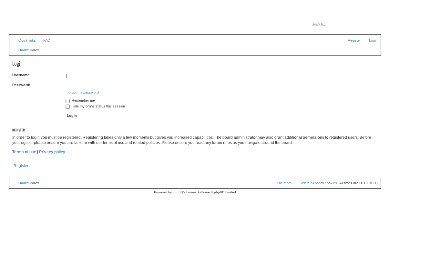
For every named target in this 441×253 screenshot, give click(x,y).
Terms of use (24, 152)
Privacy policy (52, 152)
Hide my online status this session (98, 106)
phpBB (178, 192)
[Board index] (38, 21)
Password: (21, 85)
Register (21, 166)
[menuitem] (43, 40)
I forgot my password (82, 92)
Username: (21, 75)
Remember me (83, 100)
